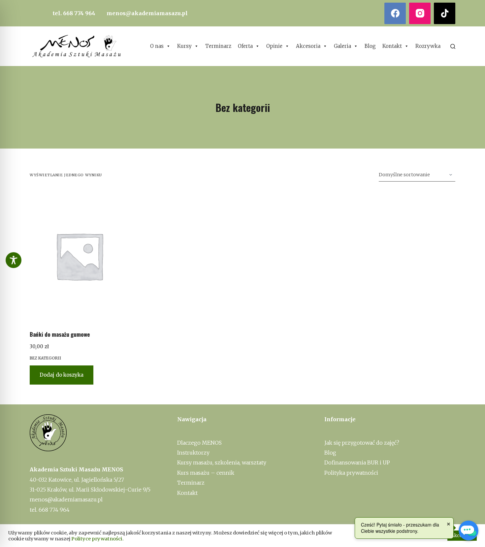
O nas (157, 46)
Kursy (184, 46)
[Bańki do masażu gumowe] (79, 256)
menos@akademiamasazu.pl (147, 13)
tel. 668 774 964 (74, 13)
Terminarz (218, 46)
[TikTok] (444, 13)
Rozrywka (427, 46)
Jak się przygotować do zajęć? (361, 442)
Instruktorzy (193, 452)
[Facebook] (395, 13)
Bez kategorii (45, 358)
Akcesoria (308, 46)
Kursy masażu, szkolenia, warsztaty (221, 462)
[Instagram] (420, 13)
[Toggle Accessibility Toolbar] (13, 260)
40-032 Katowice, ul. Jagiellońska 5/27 (77, 479)
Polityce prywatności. (97, 539)
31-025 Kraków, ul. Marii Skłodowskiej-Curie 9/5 (90, 489)
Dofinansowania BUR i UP (357, 462)
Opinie (274, 46)
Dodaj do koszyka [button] (61, 375)
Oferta (245, 46)
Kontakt (392, 46)
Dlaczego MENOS (199, 442)
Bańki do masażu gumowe (60, 334)
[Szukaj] (452, 46)
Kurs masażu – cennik (205, 472)
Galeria (342, 46)
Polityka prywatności (351, 472)
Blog (370, 46)
